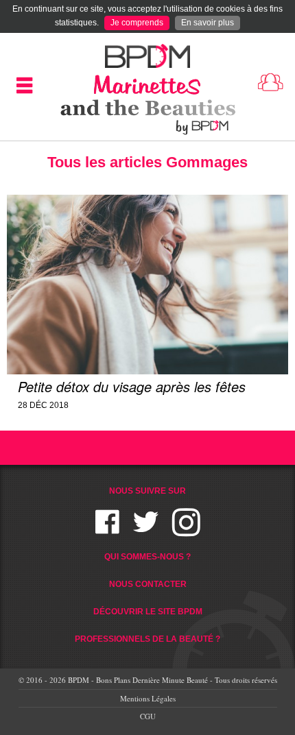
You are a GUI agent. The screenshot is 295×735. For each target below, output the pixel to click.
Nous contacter (148, 584)
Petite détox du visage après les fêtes (132, 386)
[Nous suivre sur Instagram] (186, 530)
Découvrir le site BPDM (147, 611)
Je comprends (136, 22)
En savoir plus (207, 22)
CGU (148, 716)
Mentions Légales (148, 698)
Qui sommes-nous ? (147, 557)
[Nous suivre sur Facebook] (107, 530)
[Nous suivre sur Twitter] (146, 530)
